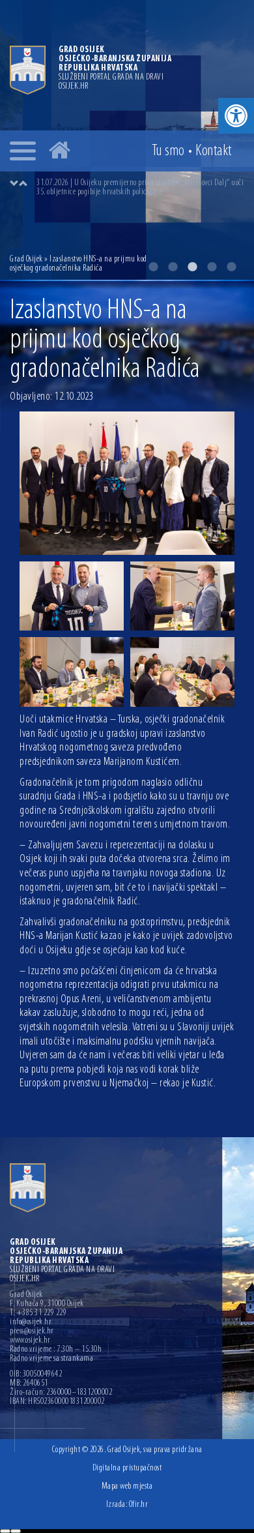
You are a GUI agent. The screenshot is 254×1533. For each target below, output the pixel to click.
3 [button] (192, 266)
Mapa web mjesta (127, 1486)
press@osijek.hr (32, 1331)
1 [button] (153, 266)
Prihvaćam (5, 1531)
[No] (15, 1531)
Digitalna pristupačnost (127, 1468)
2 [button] (172, 266)
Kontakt (213, 151)
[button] (236, 116)
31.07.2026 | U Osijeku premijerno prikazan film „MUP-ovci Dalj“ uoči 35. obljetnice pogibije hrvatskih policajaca (140, 187)
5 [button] (231, 266)
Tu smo (168, 151)
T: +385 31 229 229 (38, 1313)
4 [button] (211, 266)
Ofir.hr (138, 1505)
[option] (140, 188)
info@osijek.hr (30, 1322)
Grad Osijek (26, 259)
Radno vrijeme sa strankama (51, 1358)
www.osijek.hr (30, 1340)
